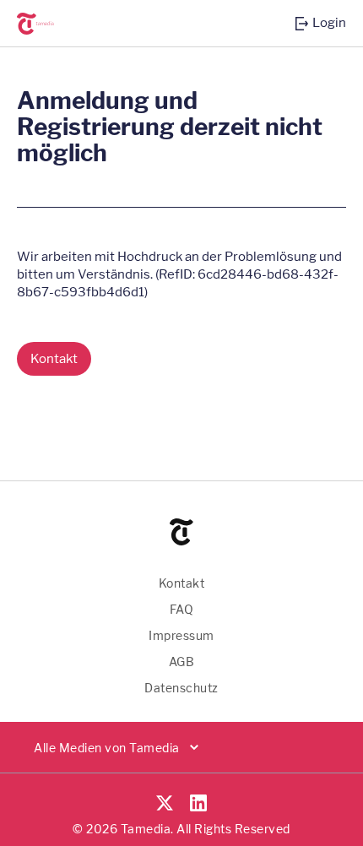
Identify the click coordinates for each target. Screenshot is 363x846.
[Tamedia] (46, 24)
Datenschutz (181, 688)
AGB (182, 661)
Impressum (181, 635)
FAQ (182, 609)
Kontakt (182, 583)
